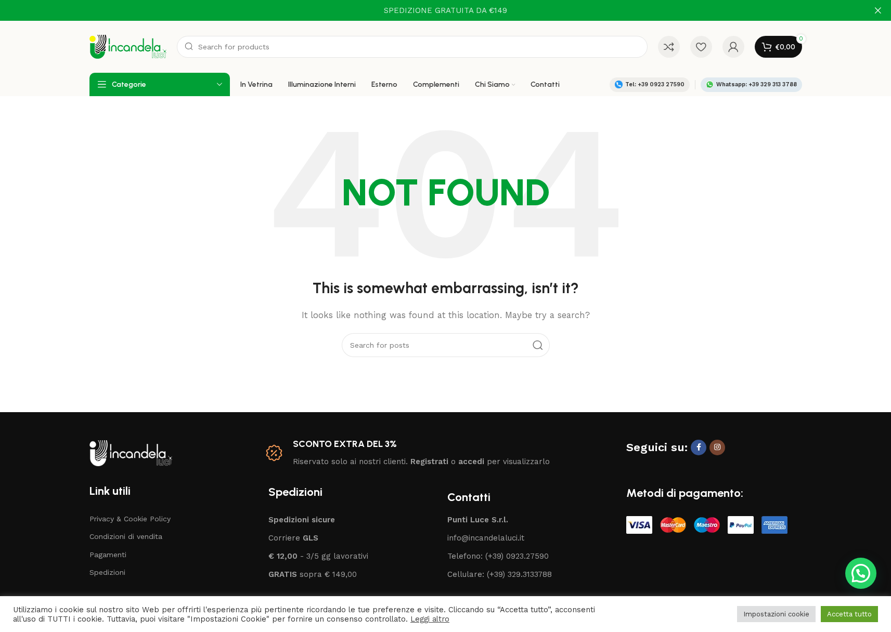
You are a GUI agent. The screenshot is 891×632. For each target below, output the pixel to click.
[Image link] (130, 452)
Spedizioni (107, 572)
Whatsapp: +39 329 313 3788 (756, 84)
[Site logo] (127, 46)
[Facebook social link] (698, 447)
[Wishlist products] (701, 46)
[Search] (538, 345)
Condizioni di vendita (125, 536)
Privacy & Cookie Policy (130, 519)
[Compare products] (669, 46)
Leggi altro (429, 619)
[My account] (733, 46)
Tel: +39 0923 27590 (655, 84)
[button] (860, 573)
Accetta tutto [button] (849, 614)
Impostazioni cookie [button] (776, 614)
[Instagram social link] (717, 447)
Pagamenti (107, 554)
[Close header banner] (878, 10)
